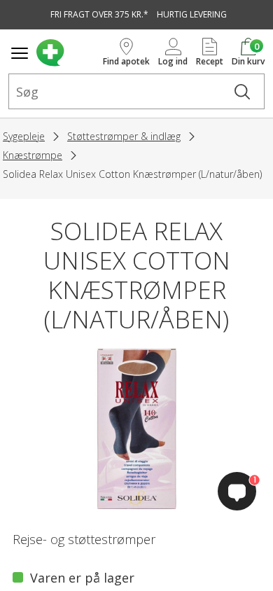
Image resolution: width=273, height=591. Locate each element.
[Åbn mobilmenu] (19, 53)
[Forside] (66, 53)
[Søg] (242, 91)
